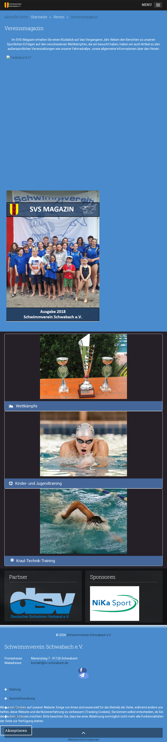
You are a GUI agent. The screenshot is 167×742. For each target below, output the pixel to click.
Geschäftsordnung (22, 698)
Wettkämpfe (26, 406)
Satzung (15, 689)
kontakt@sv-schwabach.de (49, 663)
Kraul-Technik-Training (35, 560)
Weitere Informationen (83, 739)
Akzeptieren (16, 730)
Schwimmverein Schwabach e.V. (89, 635)
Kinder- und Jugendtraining (38, 483)
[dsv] (43, 602)
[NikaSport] (114, 603)
